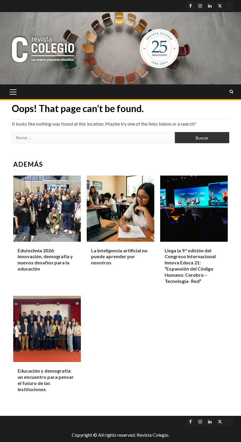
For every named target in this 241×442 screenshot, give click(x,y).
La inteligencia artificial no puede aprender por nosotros (119, 257)
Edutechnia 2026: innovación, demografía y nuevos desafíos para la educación (45, 259)
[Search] (231, 91)
